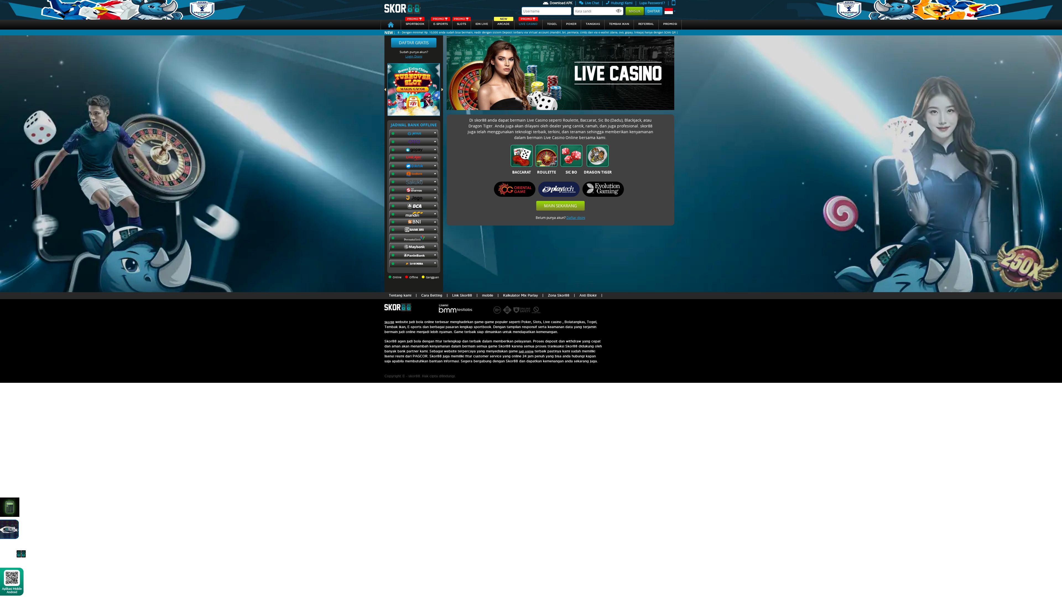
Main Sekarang (560, 205)
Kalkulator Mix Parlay (520, 295)
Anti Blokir (588, 295)
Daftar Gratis (414, 42)
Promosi (670, 23)
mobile (487, 295)
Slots (460, 22)
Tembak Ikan (619, 23)
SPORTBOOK (415, 22)
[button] (670, 11)
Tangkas (593, 23)
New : (389, 32)
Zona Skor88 (558, 295)
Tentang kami (400, 295)
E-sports (440, 22)
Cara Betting (431, 295)
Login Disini (413, 56)
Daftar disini (575, 217)
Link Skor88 (462, 295)
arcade (503, 22)
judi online (526, 351)
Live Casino (528, 22)
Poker (571, 23)
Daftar (653, 11)
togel (552, 23)
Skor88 (389, 322)
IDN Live (481, 23)
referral (646, 23)
